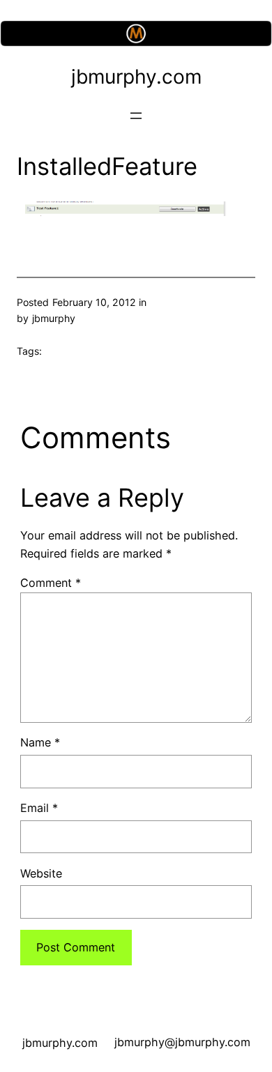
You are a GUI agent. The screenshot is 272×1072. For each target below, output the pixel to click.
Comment (50, 583)
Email (39, 808)
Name (40, 742)
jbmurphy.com (136, 77)
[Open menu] (136, 115)
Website (41, 873)
